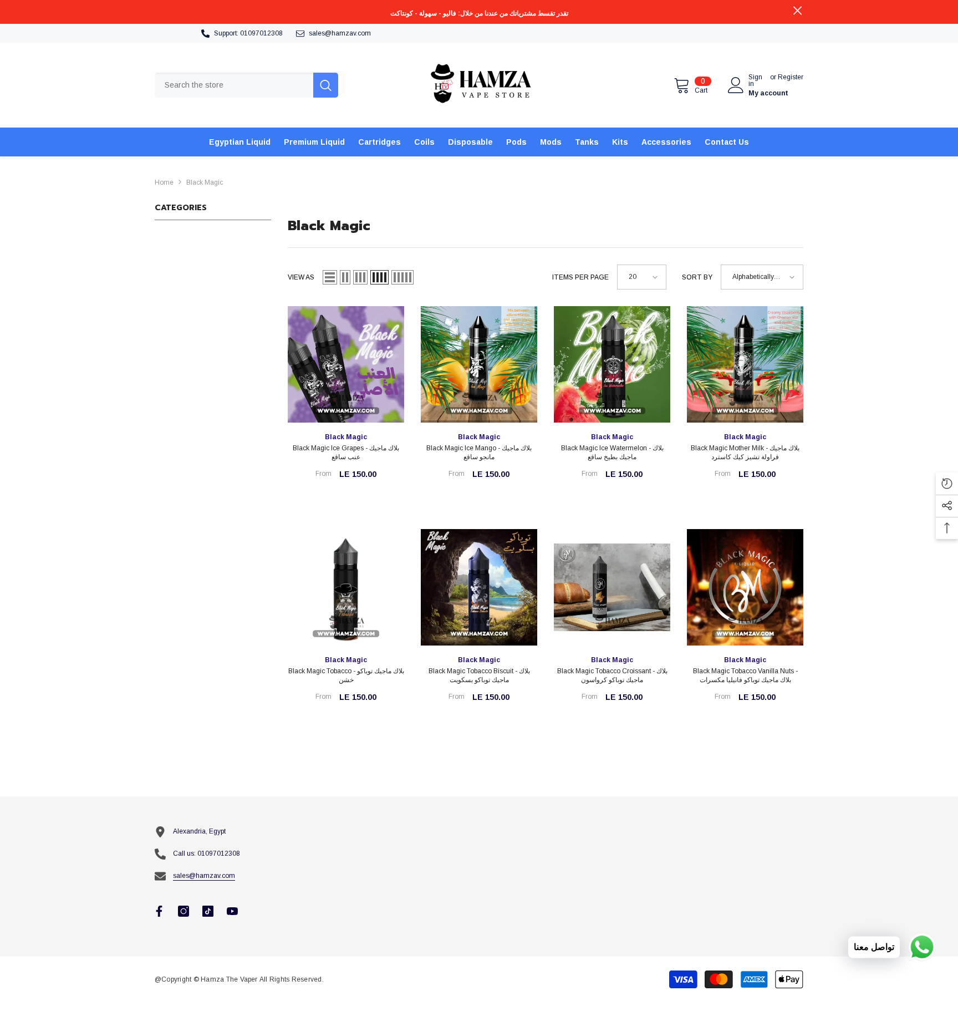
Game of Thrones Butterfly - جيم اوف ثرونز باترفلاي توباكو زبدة (120, 975)
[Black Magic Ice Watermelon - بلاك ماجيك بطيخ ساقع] (612, 364)
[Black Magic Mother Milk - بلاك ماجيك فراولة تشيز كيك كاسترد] (745, 364)
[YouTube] (232, 911)
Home (164, 182)
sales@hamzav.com (340, 33)
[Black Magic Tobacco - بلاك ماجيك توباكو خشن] (346, 587)
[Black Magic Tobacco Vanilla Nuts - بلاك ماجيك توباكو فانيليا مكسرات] (745, 587)
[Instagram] (183, 911)
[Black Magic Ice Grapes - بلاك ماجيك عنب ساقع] (346, 364)
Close (797, 11)
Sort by (697, 277)
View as (301, 277)
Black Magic (204, 182)
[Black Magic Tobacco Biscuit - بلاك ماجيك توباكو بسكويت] (479, 587)
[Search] (246, 85)
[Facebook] (159, 911)
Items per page (580, 277)
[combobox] (234, 85)
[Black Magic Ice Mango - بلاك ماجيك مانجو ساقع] (479, 364)
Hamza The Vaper (229, 979)
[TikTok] (208, 911)
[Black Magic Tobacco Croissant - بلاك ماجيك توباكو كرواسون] (612, 587)
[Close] (212, 948)
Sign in (755, 80)
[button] (330, 277)
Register (790, 77)
